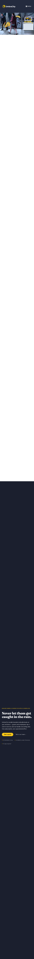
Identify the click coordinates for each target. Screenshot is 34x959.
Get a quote (7, 734)
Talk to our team (20, 734)
